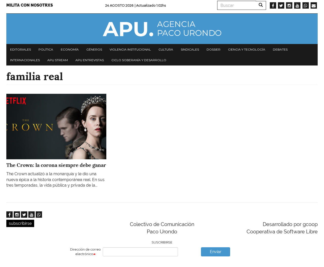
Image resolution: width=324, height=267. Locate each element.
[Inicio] (162, 28)
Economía (70, 49)
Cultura (165, 49)
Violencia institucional (130, 49)
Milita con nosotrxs (29, 5)
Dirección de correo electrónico (85, 252)
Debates (280, 49)
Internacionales (25, 60)
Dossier (213, 49)
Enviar (215, 251)
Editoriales (20, 49)
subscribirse (20, 223)
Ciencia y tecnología (246, 49)
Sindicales (190, 49)
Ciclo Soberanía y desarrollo (138, 60)
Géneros (94, 49)
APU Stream (57, 60)
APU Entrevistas (89, 60)
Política (45, 49)
